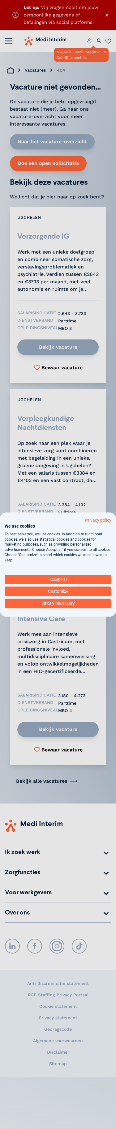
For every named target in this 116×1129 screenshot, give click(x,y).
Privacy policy (98, 520)
